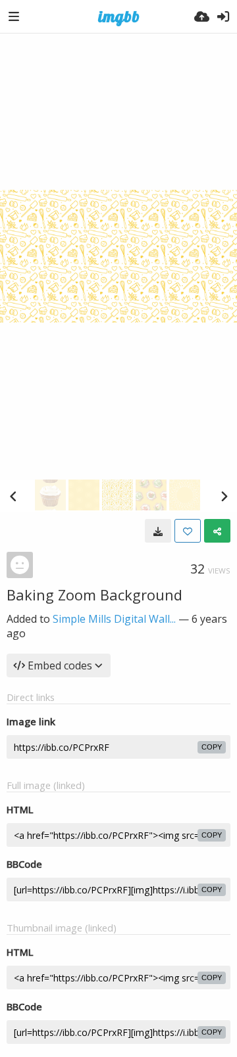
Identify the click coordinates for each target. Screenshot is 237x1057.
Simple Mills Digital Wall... (114, 619)
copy (211, 747)
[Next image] (224, 496)
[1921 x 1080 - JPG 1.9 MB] (158, 531)
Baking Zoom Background (94, 594)
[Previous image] (13, 496)
